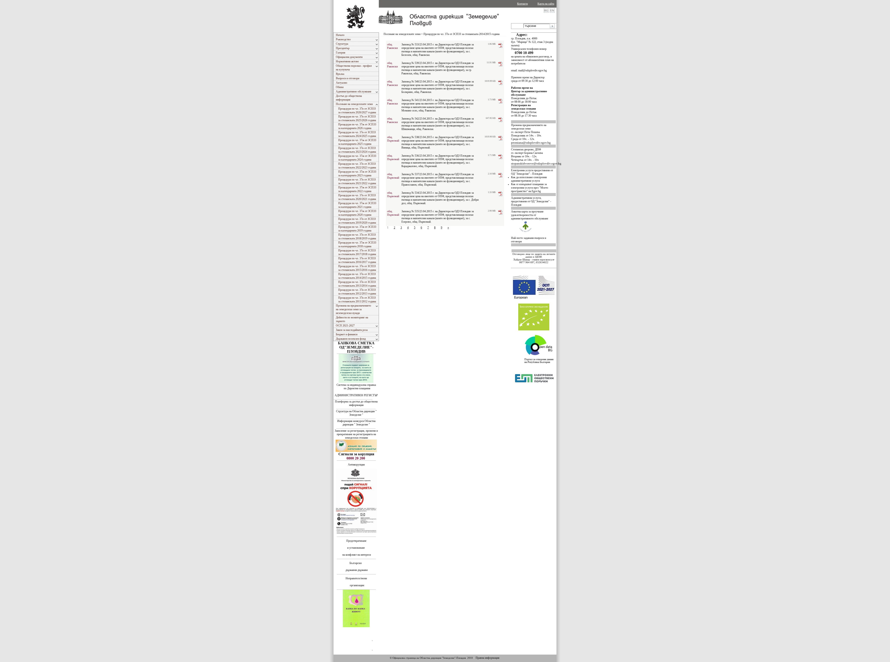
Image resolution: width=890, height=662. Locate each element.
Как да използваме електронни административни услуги (529, 179)
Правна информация (487, 657)
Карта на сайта (545, 3)
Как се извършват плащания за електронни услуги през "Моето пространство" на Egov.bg (529, 188)
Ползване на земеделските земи (402, 34)
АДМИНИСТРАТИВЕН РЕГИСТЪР (356, 395)
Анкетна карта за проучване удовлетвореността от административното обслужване (529, 215)
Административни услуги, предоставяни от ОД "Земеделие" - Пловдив (531, 201)
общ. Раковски (392, 46)
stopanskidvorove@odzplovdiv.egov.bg (536, 163)
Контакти (522, 3)
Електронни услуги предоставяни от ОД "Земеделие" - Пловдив (532, 172)
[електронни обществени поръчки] (534, 395)
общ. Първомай (393, 139)
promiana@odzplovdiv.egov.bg (531, 142)
